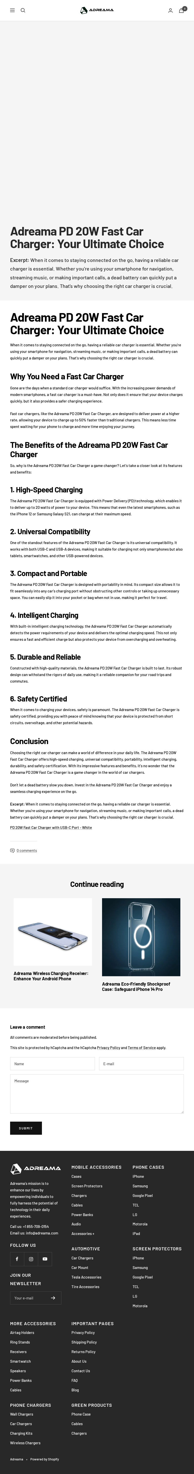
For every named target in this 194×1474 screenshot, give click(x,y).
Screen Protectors (86, 1186)
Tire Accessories (85, 1286)
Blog (75, 1390)
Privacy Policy (108, 1047)
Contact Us (80, 1370)
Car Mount (79, 1267)
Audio (76, 1224)
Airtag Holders (22, 1332)
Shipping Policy (84, 1342)
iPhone (138, 1176)
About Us (78, 1361)
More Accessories (33, 1323)
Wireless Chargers (25, 1442)
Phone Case (81, 1414)
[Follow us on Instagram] (31, 1259)
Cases (76, 1176)
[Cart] (181, 10)
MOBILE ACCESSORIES (96, 1167)
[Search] (23, 10)
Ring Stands (20, 1342)
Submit (26, 1128)
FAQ (74, 1380)
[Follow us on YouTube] (45, 1259)
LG (135, 1214)
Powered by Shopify (44, 1459)
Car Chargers (82, 1258)
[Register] (53, 1297)
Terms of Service (142, 1047)
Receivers (18, 1351)
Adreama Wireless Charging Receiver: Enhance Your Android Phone (51, 976)
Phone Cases (148, 1167)
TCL (136, 1205)
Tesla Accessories (86, 1277)
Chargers (79, 1195)
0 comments (27, 850)
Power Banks (82, 1214)
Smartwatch (20, 1361)
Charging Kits (21, 1433)
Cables (77, 1205)
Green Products (91, 1405)
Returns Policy (83, 1351)
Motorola (140, 1224)
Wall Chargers (21, 1414)
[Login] (170, 10)
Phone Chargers (30, 1405)
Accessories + (82, 1233)
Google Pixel (143, 1195)
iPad (136, 1233)
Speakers (18, 1370)
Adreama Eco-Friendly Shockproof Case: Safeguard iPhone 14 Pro (136, 986)
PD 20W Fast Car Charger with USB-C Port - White (51, 827)
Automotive (85, 1248)
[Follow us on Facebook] (17, 1259)
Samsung (140, 1186)
